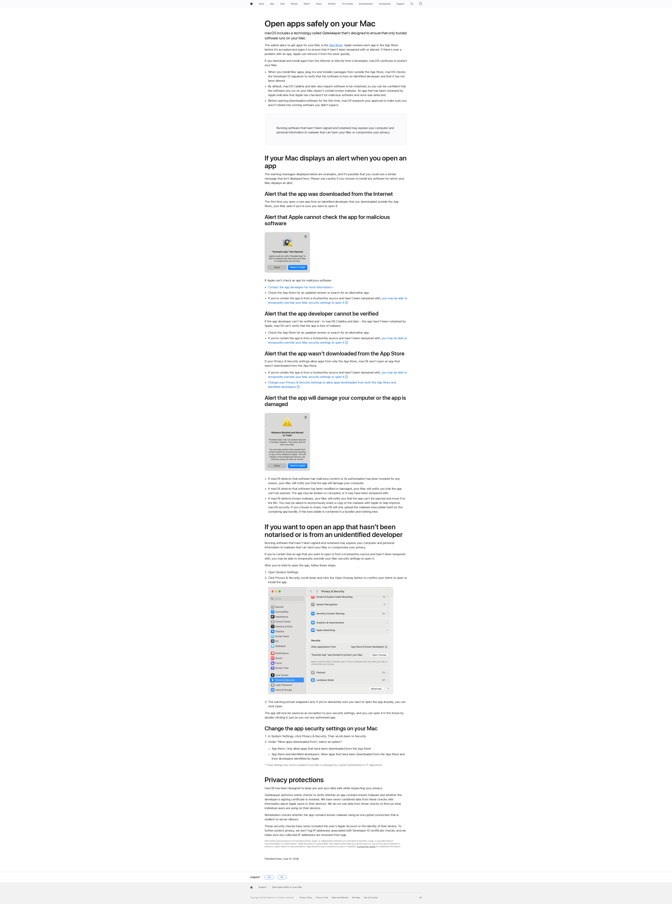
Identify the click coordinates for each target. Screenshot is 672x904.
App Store (335, 45)
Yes (269, 877)
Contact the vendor (366, 846)
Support (262, 887)
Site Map (356, 897)
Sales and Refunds (340, 897)
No (282, 877)
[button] (412, 4)
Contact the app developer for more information (300, 287)
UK (420, 897)
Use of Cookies (371, 897)
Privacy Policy (305, 897)
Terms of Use (322, 897)
